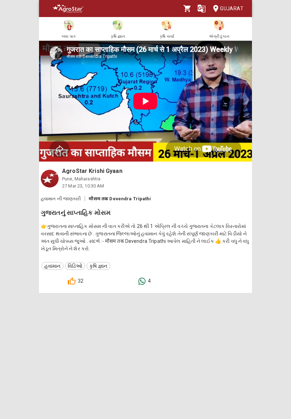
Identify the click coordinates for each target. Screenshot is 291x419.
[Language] (201, 8)
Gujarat (231, 8)
